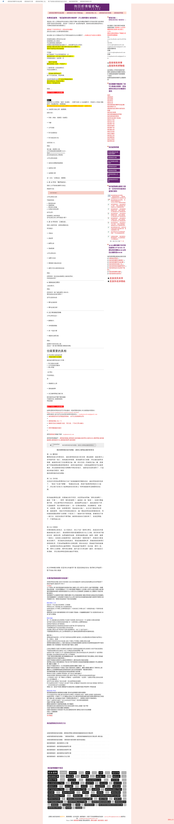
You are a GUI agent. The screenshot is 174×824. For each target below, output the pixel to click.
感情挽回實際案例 (68, 792)
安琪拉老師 (79, 807)
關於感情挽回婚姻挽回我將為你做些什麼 (110, 805)
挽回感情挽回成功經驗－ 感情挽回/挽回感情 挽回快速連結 (66, 740)
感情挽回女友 (52, 786)
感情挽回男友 (100, 786)
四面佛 (78, 805)
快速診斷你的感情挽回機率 (113, 153)
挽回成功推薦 (111, 112)
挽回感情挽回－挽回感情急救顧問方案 (59, 746)
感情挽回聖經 (113, 258)
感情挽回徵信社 (89, 805)
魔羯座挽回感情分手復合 (113, 789)
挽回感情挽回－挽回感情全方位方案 (58, 756)
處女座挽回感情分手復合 (56, 783)
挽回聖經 (84, 776)
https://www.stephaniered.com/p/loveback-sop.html (63, 412)
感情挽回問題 (112, 170)
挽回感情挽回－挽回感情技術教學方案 (59, 750)
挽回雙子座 (111, 124)
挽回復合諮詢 (67, 805)
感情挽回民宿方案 (113, 180)
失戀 (100, 773)
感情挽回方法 (56, 440)
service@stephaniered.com (112, 816)
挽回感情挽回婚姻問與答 (117, 266)
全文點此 (49, 585)
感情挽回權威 (64, 438)
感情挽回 (52, 434)
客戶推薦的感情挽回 (113, 162)
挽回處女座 (111, 129)
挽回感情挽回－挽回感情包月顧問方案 (59, 753)
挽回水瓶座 (111, 139)
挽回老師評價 (53, 776)
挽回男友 (84, 438)
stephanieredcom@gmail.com (88, 818)
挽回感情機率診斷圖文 (116, 260)
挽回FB (62, 816)
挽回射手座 (111, 135)
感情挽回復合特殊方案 (54, 808)
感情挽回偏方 (77, 796)
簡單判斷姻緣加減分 (55, 428)
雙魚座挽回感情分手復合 (78, 789)
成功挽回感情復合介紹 (93, 780)
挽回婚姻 (78, 438)
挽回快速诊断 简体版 (114, 118)
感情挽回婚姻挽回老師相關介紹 (101, 802)
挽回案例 (85, 792)
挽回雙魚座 (111, 141)
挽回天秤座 (111, 131)
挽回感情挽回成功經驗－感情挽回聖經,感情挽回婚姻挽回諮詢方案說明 (70, 733)
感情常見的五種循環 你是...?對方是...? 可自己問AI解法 (66, 423)
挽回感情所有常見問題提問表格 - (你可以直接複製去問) (66, 416)
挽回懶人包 (100, 776)
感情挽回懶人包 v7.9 (55, 421)
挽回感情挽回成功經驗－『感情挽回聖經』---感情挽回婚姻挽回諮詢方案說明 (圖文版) (75, 736)
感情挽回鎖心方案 (113, 175)
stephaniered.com (68, 434)
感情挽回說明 (112, 166)
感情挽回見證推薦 (54, 799)
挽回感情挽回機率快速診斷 (116, 105)
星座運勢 (52, 772)
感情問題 (96, 438)
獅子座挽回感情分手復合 (56, 789)
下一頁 (122, 241)
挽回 (108, 95)
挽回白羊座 (111, 120)
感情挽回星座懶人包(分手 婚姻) (77, 802)
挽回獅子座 (111, 127)
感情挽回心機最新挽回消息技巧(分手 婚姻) (79, 799)
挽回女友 (90, 438)
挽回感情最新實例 (113, 116)
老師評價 (69, 776)
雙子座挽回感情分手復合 (55, 802)
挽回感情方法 (111, 106)
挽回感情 (72, 440)
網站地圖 (94, 820)
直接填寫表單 (115, 62)
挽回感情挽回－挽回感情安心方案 (57, 743)
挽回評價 (115, 773)
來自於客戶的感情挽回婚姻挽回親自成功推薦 (105, 796)
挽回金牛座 (111, 122)
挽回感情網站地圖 (115, 272)
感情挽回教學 (65, 440)
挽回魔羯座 (111, 137)
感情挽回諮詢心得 (120, 802)
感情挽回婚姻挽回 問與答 (56, 796)
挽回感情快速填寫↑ (115, 273)
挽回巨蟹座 (111, 126)
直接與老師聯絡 (117, 65)
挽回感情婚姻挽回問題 (114, 114)
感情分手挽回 (103, 799)
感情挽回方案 (112, 157)
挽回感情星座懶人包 (115, 264)
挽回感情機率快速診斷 (116, 262)
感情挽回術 (54, 805)
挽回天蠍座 (111, 133)
